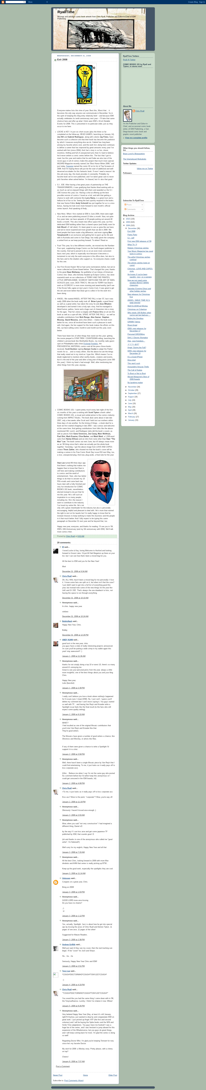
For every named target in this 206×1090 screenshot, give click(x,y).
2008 (128, 225)
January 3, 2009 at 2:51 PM (73, 966)
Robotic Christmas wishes (138, 248)
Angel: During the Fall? (137, 348)
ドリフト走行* (133, 344)
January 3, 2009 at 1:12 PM (73, 916)
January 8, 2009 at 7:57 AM (73, 1062)
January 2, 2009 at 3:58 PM (73, 754)
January (131, 420)
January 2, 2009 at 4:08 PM (73, 783)
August (131, 397)
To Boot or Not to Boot (137, 374)
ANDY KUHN (67, 640)
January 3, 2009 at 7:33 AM (73, 852)
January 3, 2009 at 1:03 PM (73, 892)
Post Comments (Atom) (74, 1081)
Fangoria (69, 166)
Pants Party (132, 235)
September (132, 393)
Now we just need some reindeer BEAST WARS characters (138, 282)
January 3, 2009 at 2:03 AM (73, 815)
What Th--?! (132, 245)
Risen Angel (132, 325)
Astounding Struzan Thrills (138, 367)
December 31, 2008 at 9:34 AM (74, 571)
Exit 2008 (131, 231)
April (130, 410)
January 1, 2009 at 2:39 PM (73, 688)
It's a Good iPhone (135, 357)
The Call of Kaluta (135, 370)
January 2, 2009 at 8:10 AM (73, 714)
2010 (128, 219)
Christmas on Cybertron (137, 309)
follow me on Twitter (145, 169)
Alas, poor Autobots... (136, 341)
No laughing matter (135, 383)
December (132, 228)
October (131, 390)
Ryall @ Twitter (129, 60)
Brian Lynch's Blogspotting (134, 154)
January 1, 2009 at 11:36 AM (73, 656)
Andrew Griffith (68, 945)
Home (85, 1075)
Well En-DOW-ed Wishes (138, 306)
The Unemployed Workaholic (134, 159)
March (131, 413)
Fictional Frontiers (90, 344)
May (130, 407)
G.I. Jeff (131, 238)
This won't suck (134, 363)
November (132, 387)
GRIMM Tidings (134, 322)
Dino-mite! (132, 360)
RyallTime (65, 12)
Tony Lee (66, 971)
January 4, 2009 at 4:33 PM (73, 985)
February (132, 417)
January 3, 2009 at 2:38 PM (73, 940)
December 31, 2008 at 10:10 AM (75, 598)
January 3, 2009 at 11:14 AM (73, 873)
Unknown (66, 878)
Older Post (112, 1075)
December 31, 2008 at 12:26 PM (75, 635)
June (130, 404)
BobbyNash (67, 621)
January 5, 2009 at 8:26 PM (73, 1006)
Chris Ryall (67, 576)
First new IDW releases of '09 (139, 241)
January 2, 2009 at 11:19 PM (73, 802)
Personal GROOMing (136, 334)
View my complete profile (136, 138)
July (130, 400)
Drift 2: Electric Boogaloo (138, 338)
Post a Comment (63, 1066)
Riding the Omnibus (135, 318)
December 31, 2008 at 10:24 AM (75, 616)
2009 (128, 222)
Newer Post (57, 1075)
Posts (129, 205)
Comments (131, 209)
